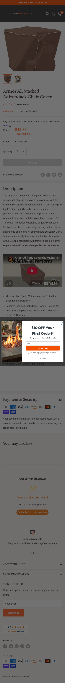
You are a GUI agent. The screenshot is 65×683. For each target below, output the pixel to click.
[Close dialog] (61, 323)
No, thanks (43, 359)
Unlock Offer (43, 348)
